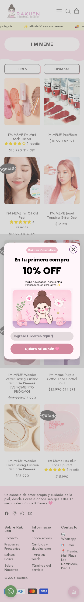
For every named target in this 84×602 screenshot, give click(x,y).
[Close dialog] (73, 249)
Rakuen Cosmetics (42, 250)
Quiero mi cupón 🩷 (42, 348)
